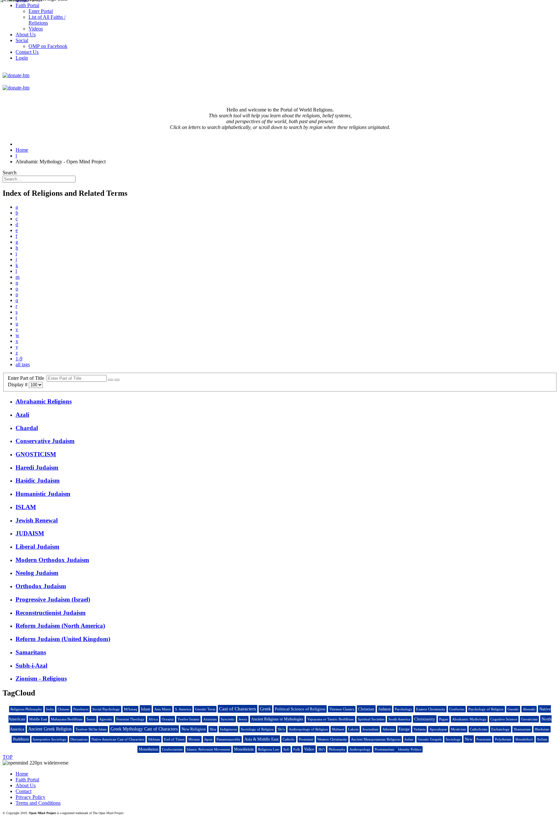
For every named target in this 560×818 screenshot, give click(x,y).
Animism (210, 719)
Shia (213, 729)
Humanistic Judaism (43, 493)
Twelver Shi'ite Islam (91, 729)
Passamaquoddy (228, 739)
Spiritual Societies (371, 719)
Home (22, 774)
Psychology (403, 709)
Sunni (91, 719)
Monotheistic (244, 749)
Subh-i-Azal (31, 665)
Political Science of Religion (300, 709)
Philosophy (337, 749)
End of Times (174, 739)
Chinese (63, 709)
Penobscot (80, 709)
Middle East (38, 719)
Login (22, 58)
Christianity (424, 719)
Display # (18, 384)
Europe (404, 729)
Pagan (443, 719)
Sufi (286, 749)
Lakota (353, 729)
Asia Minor (162, 709)
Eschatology (500, 729)
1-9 (19, 358)
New (468, 739)
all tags (23, 364)
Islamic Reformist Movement (208, 749)
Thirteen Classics (341, 709)
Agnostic (105, 719)
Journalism (370, 729)
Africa (153, 719)
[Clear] (117, 380)
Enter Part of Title (27, 378)
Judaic (409, 739)
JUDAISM (30, 533)
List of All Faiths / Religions (47, 20)
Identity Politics (409, 749)
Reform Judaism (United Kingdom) (63, 639)
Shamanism (522, 729)
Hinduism (542, 729)
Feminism (483, 739)
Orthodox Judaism (41, 586)
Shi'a (281, 729)
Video (309, 749)
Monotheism (148, 749)
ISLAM (26, 507)
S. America (183, 709)
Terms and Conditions (38, 803)
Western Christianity (332, 739)
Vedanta (420, 729)
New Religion (193, 729)
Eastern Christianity (430, 709)
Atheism (388, 729)
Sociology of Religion (257, 729)
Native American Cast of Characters (117, 739)
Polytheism (503, 739)
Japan (208, 739)
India (50, 709)
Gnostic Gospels (430, 739)
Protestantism (385, 749)
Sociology (453, 739)
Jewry (243, 719)
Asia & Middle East (261, 739)
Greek (265, 709)
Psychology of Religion (486, 709)
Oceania (168, 719)
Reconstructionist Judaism (51, 612)
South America (399, 719)
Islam (145, 709)
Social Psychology (106, 709)
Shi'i (321, 749)
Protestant (306, 739)
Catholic (289, 739)
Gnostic (513, 709)
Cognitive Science (503, 719)
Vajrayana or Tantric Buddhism (330, 719)
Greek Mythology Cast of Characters (144, 729)
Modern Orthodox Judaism (52, 559)
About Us (26, 785)
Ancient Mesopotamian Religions (376, 739)
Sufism (542, 739)
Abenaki (529, 709)
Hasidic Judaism (38, 480)
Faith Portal (27, 779)
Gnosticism (529, 719)
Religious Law (268, 749)
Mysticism (458, 729)
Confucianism (172, 749)
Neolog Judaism (37, 572)
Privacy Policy (30, 797)
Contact (23, 791)
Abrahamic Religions (44, 401)
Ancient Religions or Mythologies (277, 719)
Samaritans (31, 652)
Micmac (194, 739)
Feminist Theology (130, 719)
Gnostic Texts (205, 709)
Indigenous (228, 729)
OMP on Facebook (48, 46)
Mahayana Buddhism (67, 719)
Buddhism (21, 739)
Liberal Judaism (37, 546)
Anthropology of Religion (308, 729)
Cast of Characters (237, 708)
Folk (296, 749)
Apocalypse (438, 729)
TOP (8, 757)
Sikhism (154, 739)
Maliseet (338, 729)
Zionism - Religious (41, 678)
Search (10, 172)
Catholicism (478, 729)
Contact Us (27, 52)
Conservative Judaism (45, 441)
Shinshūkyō (524, 739)
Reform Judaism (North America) (60, 625)
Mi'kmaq (130, 709)
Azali (22, 414)
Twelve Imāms (188, 719)
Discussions (79, 739)
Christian (366, 709)
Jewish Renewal (37, 520)
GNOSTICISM (36, 454)
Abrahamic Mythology (469, 719)
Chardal (27, 428)
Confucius (456, 709)
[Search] (110, 380)
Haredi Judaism (37, 467)
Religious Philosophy (26, 709)
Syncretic (228, 719)
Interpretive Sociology (49, 739)
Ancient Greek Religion (50, 729)
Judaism (384, 709)
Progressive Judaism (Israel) (53, 599)
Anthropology (360, 749)
